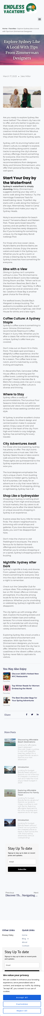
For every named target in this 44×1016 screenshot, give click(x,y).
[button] (40, 19)
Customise (22, 1004)
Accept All (22, 997)
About (24, 942)
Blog (24, 938)
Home (4, 28)
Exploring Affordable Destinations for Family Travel (28, 792)
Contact (25, 946)
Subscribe (22, 869)
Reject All (22, 1011)
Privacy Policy (7, 935)
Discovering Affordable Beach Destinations (28, 741)
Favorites (12, 28)
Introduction (23, 767)
